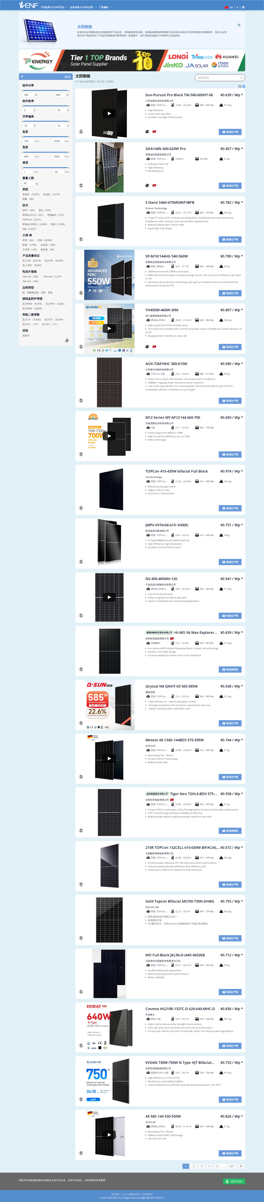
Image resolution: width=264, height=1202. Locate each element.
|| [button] (237, 7)
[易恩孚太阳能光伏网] (28, 4)
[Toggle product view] (241, 86)
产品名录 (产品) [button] (53, 7)
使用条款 (115, 1194)
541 (232, 1166)
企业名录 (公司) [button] (82, 7)
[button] (228, 7)
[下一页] (241, 1166)
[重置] (67, 340)
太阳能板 (83, 75)
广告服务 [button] (104, 7)
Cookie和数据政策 (131, 1194)
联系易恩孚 (147, 1194)
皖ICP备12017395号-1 (153, 1197)
